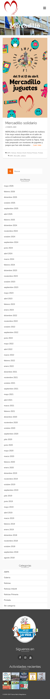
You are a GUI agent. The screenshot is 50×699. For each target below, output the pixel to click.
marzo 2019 (9, 518)
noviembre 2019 (11, 479)
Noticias (13, 153)
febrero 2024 (9, 265)
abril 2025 (8, 214)
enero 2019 (9, 529)
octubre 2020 (9, 428)
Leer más (37, 145)
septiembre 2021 (11, 389)
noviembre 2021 (11, 377)
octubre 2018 (9, 546)
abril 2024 (8, 253)
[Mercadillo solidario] (25, 77)
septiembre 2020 (11, 434)
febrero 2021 (9, 411)
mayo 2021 (8, 394)
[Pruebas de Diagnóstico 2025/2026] (7, 676)
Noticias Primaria (32, 153)
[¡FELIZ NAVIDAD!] (41, 676)
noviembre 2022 (11, 321)
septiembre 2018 (11, 552)
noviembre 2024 (11, 231)
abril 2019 (8, 513)
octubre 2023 (9, 282)
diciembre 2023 (10, 270)
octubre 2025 (9, 203)
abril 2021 (8, 400)
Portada (40, 153)
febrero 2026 (9, 191)
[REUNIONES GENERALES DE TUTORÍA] (15, 685)
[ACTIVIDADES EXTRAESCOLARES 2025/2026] (24, 685)
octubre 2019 (9, 484)
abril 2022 (8, 349)
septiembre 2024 (11, 242)
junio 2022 (8, 338)
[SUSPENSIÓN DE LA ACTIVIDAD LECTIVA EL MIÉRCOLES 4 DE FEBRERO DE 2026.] (33, 676)
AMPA (9, 153)
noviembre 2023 (11, 276)
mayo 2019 (8, 507)
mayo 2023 (8, 293)
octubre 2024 (9, 237)
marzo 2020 (9, 456)
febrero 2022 (9, 360)
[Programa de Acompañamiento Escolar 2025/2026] (7, 685)
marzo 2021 (9, 405)
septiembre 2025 (11, 208)
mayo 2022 (8, 344)
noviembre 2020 (11, 422)
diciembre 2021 (10, 372)
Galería (7, 577)
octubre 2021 (9, 383)
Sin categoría (9, 606)
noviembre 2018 (11, 541)
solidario (23, 156)
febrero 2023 (9, 304)
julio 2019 (8, 496)
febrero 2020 (9, 462)
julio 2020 (8, 439)
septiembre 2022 (11, 332)
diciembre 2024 (10, 225)
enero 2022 (9, 366)
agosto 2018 (9, 558)
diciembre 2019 (10, 473)
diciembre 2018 (10, 535)
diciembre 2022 (10, 315)
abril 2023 (8, 298)
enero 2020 (9, 467)
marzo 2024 (9, 259)
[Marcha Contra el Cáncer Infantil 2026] (24, 676)
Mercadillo (17, 156)
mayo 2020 (8, 451)
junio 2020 (8, 445)
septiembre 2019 (11, 490)
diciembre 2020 (10, 417)
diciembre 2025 (10, 197)
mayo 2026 (8, 186)
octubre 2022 (9, 327)
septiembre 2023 (11, 287)
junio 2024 (8, 248)
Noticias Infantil (21, 153)
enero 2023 (9, 310)
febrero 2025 (9, 220)
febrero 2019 (9, 524)
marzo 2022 (9, 355)
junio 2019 (8, 501)
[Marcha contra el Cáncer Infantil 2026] (15, 676)
